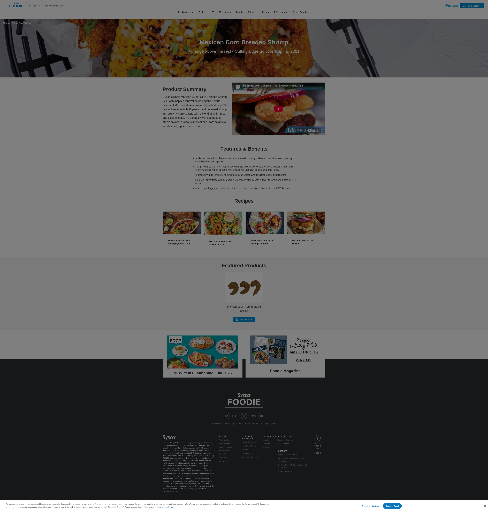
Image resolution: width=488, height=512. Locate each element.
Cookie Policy (167, 507)
